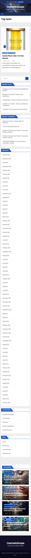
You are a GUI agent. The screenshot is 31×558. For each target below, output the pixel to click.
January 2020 (6, 174)
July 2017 (5, 201)
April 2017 (5, 213)
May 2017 (5, 209)
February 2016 (6, 247)
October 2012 (6, 306)
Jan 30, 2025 (8, 482)
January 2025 (6, 155)
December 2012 (7, 298)
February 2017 (6, 220)
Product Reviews (7, 430)
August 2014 (6, 255)
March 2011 (6, 364)
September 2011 (7, 340)
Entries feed (6, 445)
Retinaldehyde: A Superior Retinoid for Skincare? (15, 100)
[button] (28, 14)
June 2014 (5, 263)
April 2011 (5, 360)
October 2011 (6, 336)
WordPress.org (6, 453)
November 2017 (7, 193)
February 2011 (6, 367)
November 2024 (7, 158)
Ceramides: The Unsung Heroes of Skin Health (15, 109)
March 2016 (6, 244)
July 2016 (5, 240)
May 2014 (5, 267)
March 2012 (6, 321)
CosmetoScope (15, 6)
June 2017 (5, 205)
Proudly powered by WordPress (8, 553)
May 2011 (5, 356)
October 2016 (6, 232)
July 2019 (5, 182)
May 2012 (5, 313)
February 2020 (6, 170)
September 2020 (7, 166)
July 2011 (5, 348)
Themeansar (26, 553)
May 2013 (5, 286)
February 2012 (6, 325)
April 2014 (5, 271)
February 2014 (6, 278)
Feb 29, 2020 (6, 61)
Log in (4, 441)
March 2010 (6, 398)
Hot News (5, 422)
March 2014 (6, 275)
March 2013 (6, 294)
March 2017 (6, 216)
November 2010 (7, 375)
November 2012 (7, 302)
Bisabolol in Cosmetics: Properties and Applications (15, 494)
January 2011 (6, 371)
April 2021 (5, 162)
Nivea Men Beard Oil (13, 126)
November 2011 (7, 333)
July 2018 (5, 185)
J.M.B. (13, 61)
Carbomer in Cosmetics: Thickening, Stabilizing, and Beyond (15, 524)
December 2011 (7, 329)
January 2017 (6, 224)
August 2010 (6, 383)
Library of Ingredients (8, 426)
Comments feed (7, 449)
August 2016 (6, 236)
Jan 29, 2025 (8, 528)
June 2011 (5, 352)
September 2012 (7, 309)
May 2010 (5, 391)
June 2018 (5, 189)
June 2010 (5, 387)
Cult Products (6, 418)
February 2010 (6, 402)
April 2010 (5, 395)
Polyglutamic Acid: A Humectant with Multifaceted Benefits (13, 478)
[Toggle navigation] (15, 14)
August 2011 (6, 344)
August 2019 (6, 178)
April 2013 (5, 290)
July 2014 (5, 259)
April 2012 (5, 317)
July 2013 (5, 282)
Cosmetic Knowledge (8, 414)
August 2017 (6, 197)
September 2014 (7, 251)
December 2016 (7, 228)
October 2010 (6, 379)
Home (15, 555)
